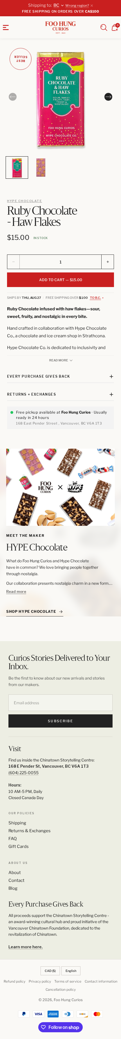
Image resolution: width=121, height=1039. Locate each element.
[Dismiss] (92, 5)
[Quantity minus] (13, 262)
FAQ (12, 838)
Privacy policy (40, 981)
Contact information (101, 981)
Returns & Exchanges (29, 830)
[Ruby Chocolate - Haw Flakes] (60, 98)
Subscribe (60, 721)
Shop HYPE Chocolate (31, 611)
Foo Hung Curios (68, 999)
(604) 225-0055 (23, 772)
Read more (16, 591)
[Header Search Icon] (103, 27)
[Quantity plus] (107, 262)
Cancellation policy (61, 989)
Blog (12, 888)
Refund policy (14, 981)
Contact (16, 880)
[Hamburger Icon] (6, 27)
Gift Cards (18, 846)
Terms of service (67, 981)
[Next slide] (108, 97)
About (14, 872)
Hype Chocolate (24, 201)
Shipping (17, 822)
